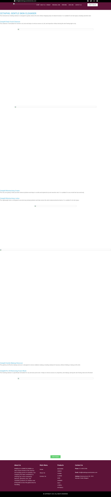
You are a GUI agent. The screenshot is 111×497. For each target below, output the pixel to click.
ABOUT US (42, 5)
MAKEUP (48, 5)
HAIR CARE (71, 5)
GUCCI (58, 483)
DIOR (58, 478)
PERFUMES (64, 5)
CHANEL (59, 473)
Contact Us (43, 476)
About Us (42, 473)
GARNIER (59, 480)
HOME (37, 5)
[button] (49, 5)
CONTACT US (78, 5)
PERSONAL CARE (56, 5)
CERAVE (59, 471)
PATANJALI (60, 487)
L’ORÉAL (59, 485)
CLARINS (59, 476)
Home (41, 469)
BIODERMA (60, 468)
